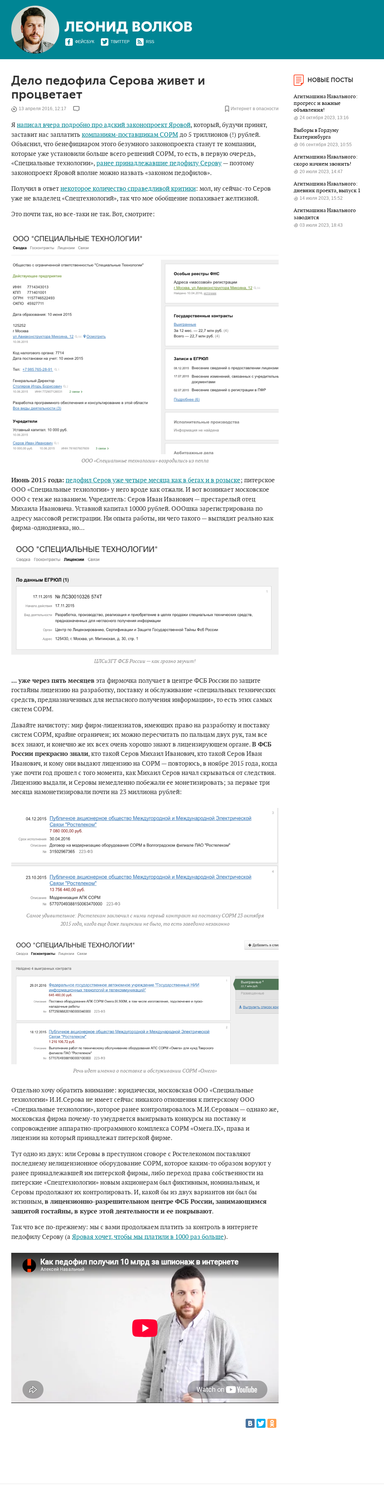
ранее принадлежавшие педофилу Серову (159, 163)
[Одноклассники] (271, 1423)
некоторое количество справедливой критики (128, 189)
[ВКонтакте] (250, 1423)
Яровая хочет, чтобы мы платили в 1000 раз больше (148, 1237)
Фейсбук (84, 41)
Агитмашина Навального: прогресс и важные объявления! (326, 103)
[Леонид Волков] (128, 27)
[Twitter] (261, 1423)
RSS (150, 41)
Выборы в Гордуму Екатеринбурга (316, 133)
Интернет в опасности (255, 109)
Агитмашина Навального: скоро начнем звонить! (326, 160)
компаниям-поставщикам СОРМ (130, 135)
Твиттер (120, 41)
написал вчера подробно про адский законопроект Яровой (103, 125)
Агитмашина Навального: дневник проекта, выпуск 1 (328, 187)
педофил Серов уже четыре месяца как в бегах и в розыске (153, 480)
